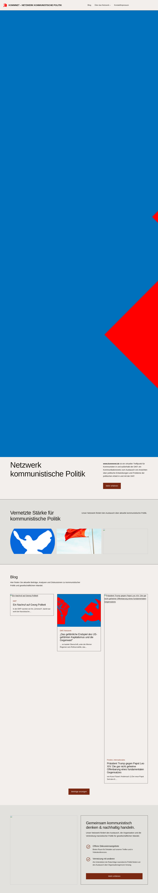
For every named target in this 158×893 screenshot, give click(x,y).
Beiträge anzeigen (79, 792)
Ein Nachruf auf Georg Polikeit (29, 604)
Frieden (110, 760)
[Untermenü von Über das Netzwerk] (110, 5)
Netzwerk (67, 631)
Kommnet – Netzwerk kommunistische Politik (35, 5)
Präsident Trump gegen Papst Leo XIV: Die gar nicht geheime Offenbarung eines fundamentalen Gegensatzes (125, 768)
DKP (15, 601)
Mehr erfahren (112, 486)
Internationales (119, 760)
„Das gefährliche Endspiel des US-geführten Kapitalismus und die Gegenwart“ (78, 637)
